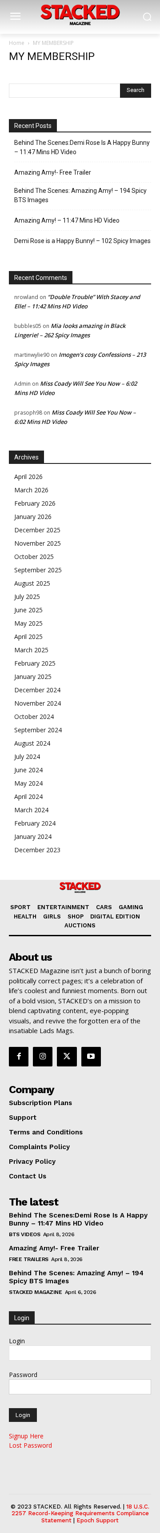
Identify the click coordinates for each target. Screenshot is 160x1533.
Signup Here (26, 1436)
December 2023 (37, 850)
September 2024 (38, 730)
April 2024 (28, 796)
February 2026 (35, 503)
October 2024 (34, 716)
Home (16, 43)
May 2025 (28, 623)
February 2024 (35, 823)
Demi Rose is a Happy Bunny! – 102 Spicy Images (82, 240)
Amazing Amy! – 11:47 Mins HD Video (67, 220)
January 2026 (33, 516)
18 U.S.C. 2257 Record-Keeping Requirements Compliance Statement (81, 1513)
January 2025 (33, 676)
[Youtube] (91, 1056)
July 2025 (27, 596)
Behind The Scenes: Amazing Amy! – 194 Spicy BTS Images (80, 195)
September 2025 (38, 570)
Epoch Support (97, 1520)
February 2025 (35, 663)
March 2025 (31, 650)
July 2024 (27, 756)
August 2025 (32, 583)
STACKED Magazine (35, 1292)
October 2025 (34, 556)
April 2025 (28, 636)
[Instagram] (42, 1056)
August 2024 (32, 743)
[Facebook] (18, 1056)
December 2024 (37, 690)
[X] (66, 1056)
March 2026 (31, 490)
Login (17, 1341)
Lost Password (30, 1445)
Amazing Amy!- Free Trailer (52, 172)
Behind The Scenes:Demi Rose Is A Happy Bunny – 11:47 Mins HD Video (82, 147)
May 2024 (28, 783)
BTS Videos (24, 1234)
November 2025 (37, 543)
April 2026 (28, 476)
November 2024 (37, 703)
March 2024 (31, 810)
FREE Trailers (28, 1259)
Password (23, 1374)
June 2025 (28, 610)
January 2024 (33, 836)
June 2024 (28, 770)
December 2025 (37, 530)
